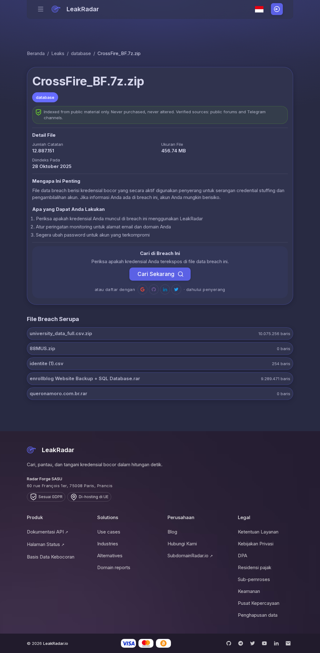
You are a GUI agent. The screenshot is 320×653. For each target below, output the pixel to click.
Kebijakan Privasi (255, 544)
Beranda (36, 53)
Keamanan (249, 591)
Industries (107, 544)
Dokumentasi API (47, 532)
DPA (242, 556)
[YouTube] (264, 643)
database (81, 53)
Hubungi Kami (182, 544)
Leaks (57, 53)
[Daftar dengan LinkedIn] (165, 289)
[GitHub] (229, 643)
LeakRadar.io (55, 643)
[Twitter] (253, 643)
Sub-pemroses (254, 579)
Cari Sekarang (156, 274)
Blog (172, 532)
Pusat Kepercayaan (258, 603)
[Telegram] (241, 643)
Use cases (108, 532)
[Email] (288, 643)
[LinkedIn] (276, 643)
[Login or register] (277, 9)
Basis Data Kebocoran (50, 557)
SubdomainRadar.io (190, 556)
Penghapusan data (258, 615)
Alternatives (109, 556)
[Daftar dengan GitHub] (154, 289)
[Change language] (259, 9)
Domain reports (113, 567)
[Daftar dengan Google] (143, 289)
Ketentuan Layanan (258, 532)
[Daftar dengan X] (176, 289)
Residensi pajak (254, 567)
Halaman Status (45, 544)
